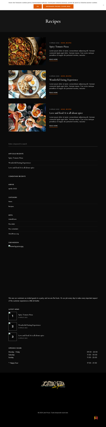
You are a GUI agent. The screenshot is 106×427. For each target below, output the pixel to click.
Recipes (69, 43)
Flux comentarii (13, 229)
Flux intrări (11, 224)
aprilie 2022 (12, 189)
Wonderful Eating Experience (63, 79)
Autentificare (12, 219)
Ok (38, 6)
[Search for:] (53, 144)
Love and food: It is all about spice (66, 113)
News (63, 43)
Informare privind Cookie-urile (58, 6)
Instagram (55, 392)
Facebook (51, 392)
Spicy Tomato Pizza (59, 46)
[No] (103, 5)
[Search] (94, 144)
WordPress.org (13, 234)
